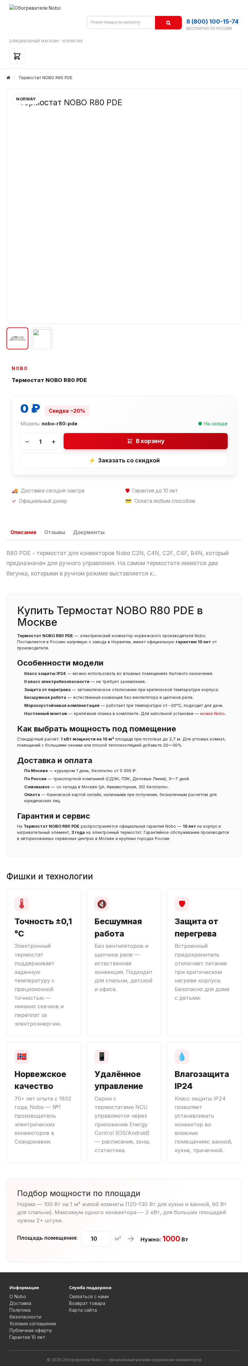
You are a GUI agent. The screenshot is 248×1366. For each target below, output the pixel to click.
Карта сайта (83, 1310)
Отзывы (54, 532)
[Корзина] (17, 56)
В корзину (150, 441)
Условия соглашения (32, 1323)
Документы (89, 532)
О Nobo (17, 1296)
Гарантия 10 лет (27, 1337)
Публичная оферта (30, 1330)
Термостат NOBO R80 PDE (45, 77)
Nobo (20, 368)
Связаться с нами (89, 1296)
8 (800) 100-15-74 (212, 21)
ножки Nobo (212, 713)
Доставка (20, 1303)
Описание (23, 532)
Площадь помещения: (47, 1238)
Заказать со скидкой (124, 460)
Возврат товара (87, 1303)
